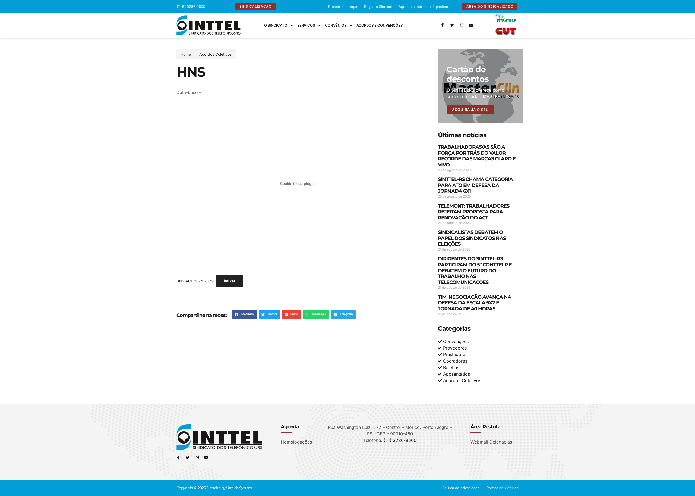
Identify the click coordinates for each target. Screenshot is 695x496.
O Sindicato (275, 25)
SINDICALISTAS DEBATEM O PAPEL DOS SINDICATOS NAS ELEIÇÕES (472, 238)
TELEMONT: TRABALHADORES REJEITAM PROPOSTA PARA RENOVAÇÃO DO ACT (473, 212)
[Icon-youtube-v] (206, 458)
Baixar (229, 281)
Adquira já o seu (470, 109)
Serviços (306, 25)
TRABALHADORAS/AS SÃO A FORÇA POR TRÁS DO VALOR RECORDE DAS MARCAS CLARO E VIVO (477, 156)
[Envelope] (471, 25)
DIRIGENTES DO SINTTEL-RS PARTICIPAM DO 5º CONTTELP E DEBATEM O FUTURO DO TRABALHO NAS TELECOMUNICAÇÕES (475, 270)
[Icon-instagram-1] (461, 25)
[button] (244, 314)
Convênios (335, 25)
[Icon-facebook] (442, 25)
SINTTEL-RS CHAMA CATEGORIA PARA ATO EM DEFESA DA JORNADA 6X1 (475, 185)
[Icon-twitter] (452, 25)
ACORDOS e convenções (379, 25)
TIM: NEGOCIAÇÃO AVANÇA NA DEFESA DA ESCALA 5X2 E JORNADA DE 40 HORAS (474, 303)
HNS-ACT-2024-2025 (194, 281)
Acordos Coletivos (215, 54)
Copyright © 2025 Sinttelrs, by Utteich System (214, 487)
